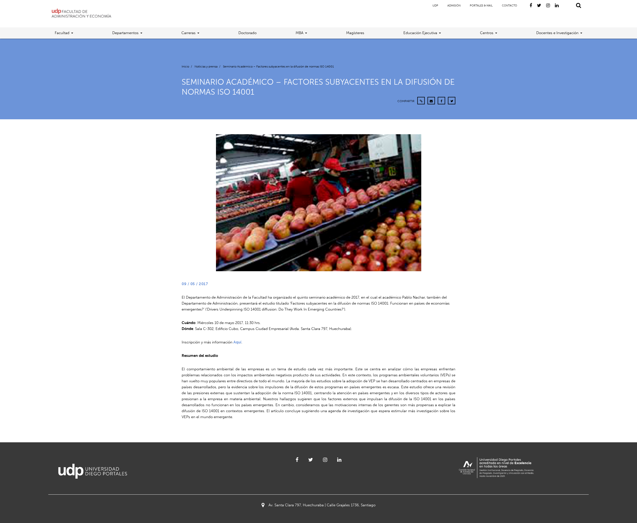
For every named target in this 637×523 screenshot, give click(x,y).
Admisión (454, 5)
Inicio (185, 66)
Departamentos (125, 33)
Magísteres (355, 33)
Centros (486, 33)
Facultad (62, 33)
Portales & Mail (481, 5)
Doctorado (247, 33)
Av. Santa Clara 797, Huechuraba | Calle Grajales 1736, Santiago (321, 505)
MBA (299, 33)
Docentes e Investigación (557, 33)
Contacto (509, 5)
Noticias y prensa (206, 66)
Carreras (188, 33)
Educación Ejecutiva (420, 33)
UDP (435, 5)
